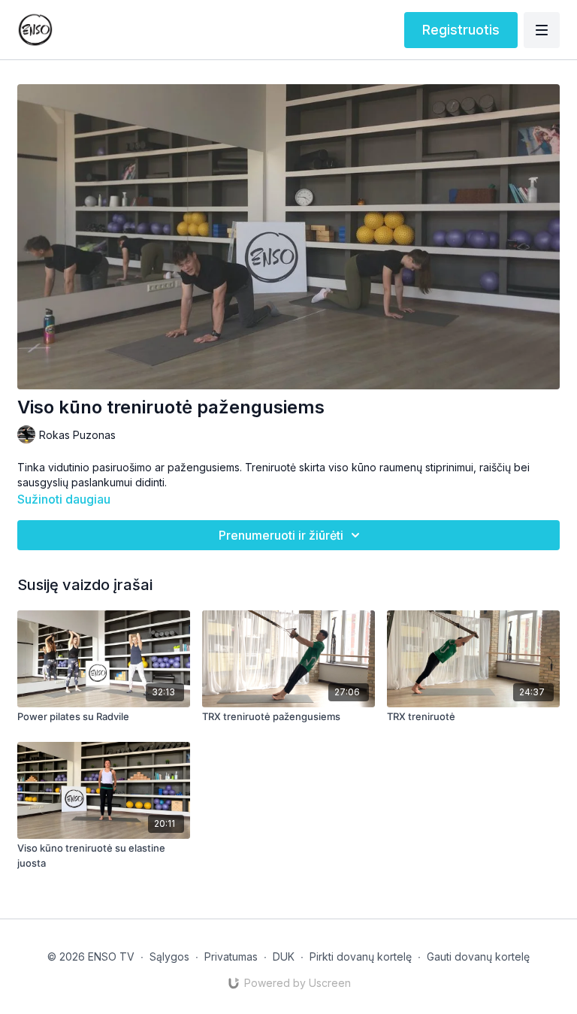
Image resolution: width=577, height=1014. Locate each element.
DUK (284, 956)
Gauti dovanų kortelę (478, 956)
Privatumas (231, 956)
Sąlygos (169, 956)
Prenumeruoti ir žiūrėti (281, 535)
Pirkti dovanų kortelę (361, 956)
